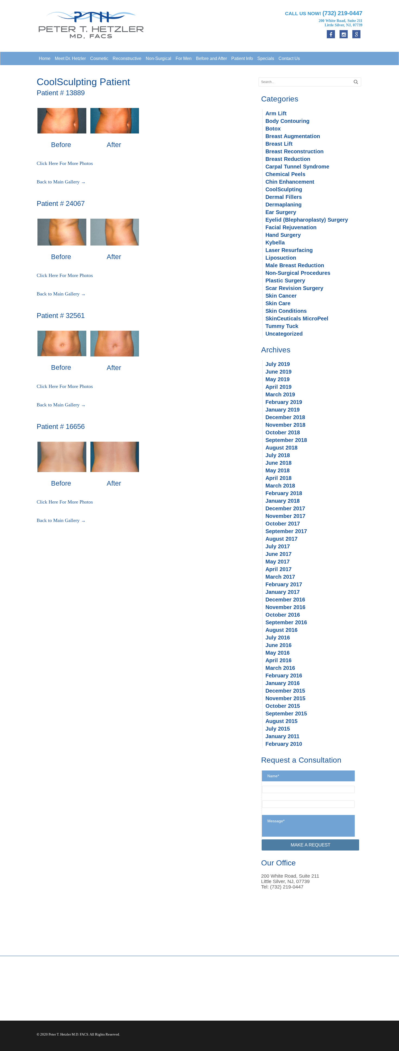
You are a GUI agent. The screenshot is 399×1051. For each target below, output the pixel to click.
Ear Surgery (280, 212)
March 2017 (280, 577)
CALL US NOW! (323, 13)
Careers (295, 995)
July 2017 (277, 546)
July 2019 (277, 364)
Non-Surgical (158, 58)
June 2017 (278, 554)
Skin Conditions (286, 311)
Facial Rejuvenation (290, 227)
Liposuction (280, 258)
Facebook (213, 983)
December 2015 (285, 691)
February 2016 (283, 676)
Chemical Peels (285, 174)
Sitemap (296, 1007)
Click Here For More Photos (65, 163)
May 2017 (277, 562)
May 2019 (277, 379)
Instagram (213, 995)
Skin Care (277, 303)
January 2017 (282, 592)
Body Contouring (287, 121)
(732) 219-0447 (141, 993)
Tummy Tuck (281, 326)
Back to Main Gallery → (61, 181)
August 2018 (281, 448)
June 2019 (278, 372)
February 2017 (283, 584)
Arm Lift (276, 113)
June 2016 (278, 645)
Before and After (211, 58)
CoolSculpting (283, 189)
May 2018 (277, 470)
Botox (273, 129)
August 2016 (281, 630)
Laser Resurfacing (289, 250)
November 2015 (285, 698)
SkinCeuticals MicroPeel (296, 318)
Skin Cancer (281, 296)
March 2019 (280, 394)
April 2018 (278, 478)
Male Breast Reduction (294, 265)
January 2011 (282, 736)
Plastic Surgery (285, 281)
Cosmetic (99, 58)
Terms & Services (304, 983)
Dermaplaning (283, 205)
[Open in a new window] (356, 34)
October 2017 (282, 524)
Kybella (275, 243)
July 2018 (277, 455)
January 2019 (282, 410)
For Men (184, 58)
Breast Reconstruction (294, 151)
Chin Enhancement (289, 182)
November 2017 (285, 516)
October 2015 (282, 706)
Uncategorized (284, 334)
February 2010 (283, 744)
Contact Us (289, 58)
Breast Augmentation (292, 136)
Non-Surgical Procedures (297, 273)
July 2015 (277, 729)
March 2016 (280, 668)
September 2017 (286, 531)
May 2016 (277, 653)
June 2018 (278, 463)
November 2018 (285, 425)
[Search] (356, 81)
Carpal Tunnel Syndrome (297, 167)
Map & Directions (139, 999)
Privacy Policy (301, 989)
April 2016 (278, 660)
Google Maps (216, 989)
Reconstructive (127, 58)
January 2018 (282, 501)
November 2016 (285, 607)
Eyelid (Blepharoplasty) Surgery (306, 220)
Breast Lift (279, 144)
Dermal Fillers (283, 197)
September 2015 (286, 713)
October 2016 (282, 615)
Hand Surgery (283, 235)
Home (44, 58)
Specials (265, 58)
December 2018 (285, 417)
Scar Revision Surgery (294, 288)
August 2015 (281, 721)
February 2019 (283, 402)
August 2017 (281, 539)
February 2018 (283, 493)
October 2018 (282, 432)
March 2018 (280, 486)
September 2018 (286, 440)
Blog (293, 1001)
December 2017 (285, 508)
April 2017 (278, 569)
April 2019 (278, 387)
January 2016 (282, 683)
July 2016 (277, 638)
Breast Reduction (287, 159)
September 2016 (286, 622)
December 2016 (285, 600)
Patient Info (242, 58)
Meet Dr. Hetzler (70, 58)
